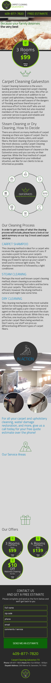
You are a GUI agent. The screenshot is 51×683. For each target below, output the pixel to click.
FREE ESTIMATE (37, 13)
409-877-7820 (14, 13)
